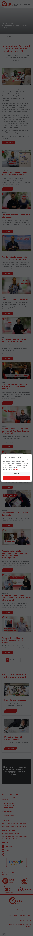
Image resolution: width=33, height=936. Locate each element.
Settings (16, 473)
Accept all (16, 478)
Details (16, 469)
